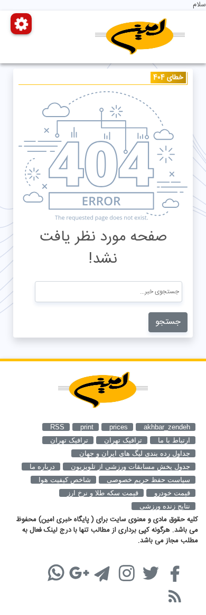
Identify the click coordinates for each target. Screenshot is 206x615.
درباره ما (42, 466)
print (86, 427)
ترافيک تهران (123, 440)
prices (118, 427)
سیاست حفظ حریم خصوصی (148, 480)
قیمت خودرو (172, 493)
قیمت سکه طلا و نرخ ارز (102, 493)
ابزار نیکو (41, 567)
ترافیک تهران (69, 440)
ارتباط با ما (174, 440)
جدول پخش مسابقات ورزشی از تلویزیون (130, 466)
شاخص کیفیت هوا (65, 480)
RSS (57, 427)
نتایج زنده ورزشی (164, 506)
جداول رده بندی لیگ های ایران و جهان (134, 453)
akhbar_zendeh (167, 427)
